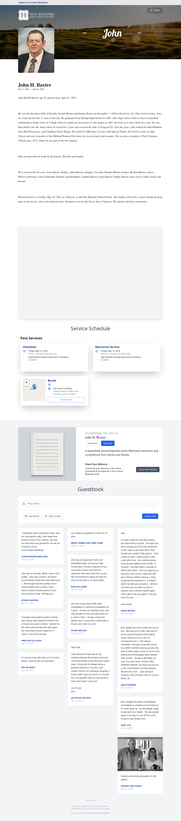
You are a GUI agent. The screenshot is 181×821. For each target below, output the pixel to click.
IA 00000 (32, 360)
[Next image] (160, 754)
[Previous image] (120, 754)
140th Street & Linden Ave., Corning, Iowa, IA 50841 (66, 392)
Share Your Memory (147, 469)
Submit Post (150, 516)
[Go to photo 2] (141, 769)
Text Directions (66, 399)
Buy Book (108, 443)
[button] (34, 387)
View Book (92, 443)
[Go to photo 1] (139, 769)
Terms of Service (98, 808)
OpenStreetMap (93, 813)
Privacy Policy (82, 808)
